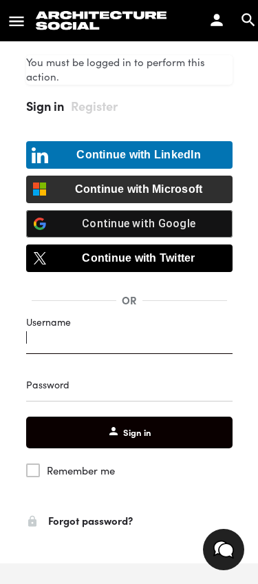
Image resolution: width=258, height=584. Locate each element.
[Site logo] (103, 20)
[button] (223, 549)
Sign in (45, 105)
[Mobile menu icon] (16, 21)
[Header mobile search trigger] (248, 20)
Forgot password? (89, 520)
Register (94, 105)
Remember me (81, 470)
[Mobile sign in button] (217, 20)
